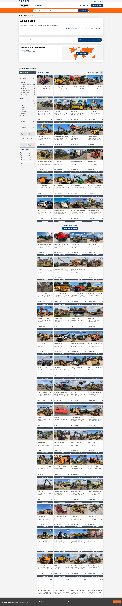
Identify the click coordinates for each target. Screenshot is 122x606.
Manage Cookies (7, 602)
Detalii (21, 163)
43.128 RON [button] (41, 218)
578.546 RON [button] (41, 524)
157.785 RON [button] (75, 194)
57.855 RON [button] (91, 376)
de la (20, 144)
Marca (21, 98)
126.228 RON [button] (41, 194)
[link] (45, 80)
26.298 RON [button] (91, 169)
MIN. (21, 133)
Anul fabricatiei (24, 142)
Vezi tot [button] (22, 115)
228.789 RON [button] (91, 95)
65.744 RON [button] (74, 252)
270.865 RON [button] (75, 302)
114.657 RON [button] (58, 144)
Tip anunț (22, 76)
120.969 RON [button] (75, 95)
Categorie (22, 82)
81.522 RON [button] (74, 144)
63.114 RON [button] (91, 218)
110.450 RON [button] (75, 119)
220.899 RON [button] (58, 119)
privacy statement (18, 602)
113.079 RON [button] (91, 499)
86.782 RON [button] (57, 400)
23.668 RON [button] (57, 95)
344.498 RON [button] (75, 218)
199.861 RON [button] (75, 169)
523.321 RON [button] (75, 376)
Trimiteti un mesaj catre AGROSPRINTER (90, 40)
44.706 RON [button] (41, 573)
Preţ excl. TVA (23, 131)
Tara (21, 125)
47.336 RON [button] (57, 252)
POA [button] (39, 119)
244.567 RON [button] (75, 499)
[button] (27, 72)
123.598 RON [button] (41, 326)
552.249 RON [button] (41, 252)
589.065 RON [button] (75, 351)
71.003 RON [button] (91, 351)
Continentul (23, 118)
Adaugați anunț (98, 5)
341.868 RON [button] (91, 573)
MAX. (29, 133)
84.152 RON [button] (57, 218)
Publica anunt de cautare (70, 228)
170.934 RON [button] (91, 400)
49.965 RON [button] (57, 524)
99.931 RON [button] (57, 549)
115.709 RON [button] (91, 302)
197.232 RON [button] (41, 549)
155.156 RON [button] (41, 376)
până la (29, 144)
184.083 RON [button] (58, 277)
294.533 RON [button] (41, 400)
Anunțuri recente (24, 149)
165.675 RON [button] (58, 194)
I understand (117, 601)
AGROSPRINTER (45, 97)
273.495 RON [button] (75, 425)
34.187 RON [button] (91, 144)
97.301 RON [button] (91, 194)
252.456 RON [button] (41, 302)
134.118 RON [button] (41, 277)
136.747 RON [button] (75, 524)
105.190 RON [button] (91, 425)
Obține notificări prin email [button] (93, 28)
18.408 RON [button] (41, 95)
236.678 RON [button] (58, 169)
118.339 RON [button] (75, 400)
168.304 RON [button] (91, 119)
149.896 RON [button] (58, 376)
